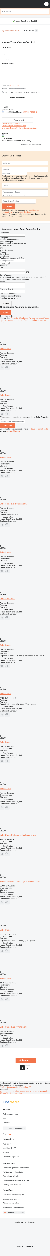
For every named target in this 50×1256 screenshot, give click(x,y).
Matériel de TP (25, 1087)
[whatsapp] (8, 115)
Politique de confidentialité (13, 1172)
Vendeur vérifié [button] (7, 63)
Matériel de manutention (9, 1087)
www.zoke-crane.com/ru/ (11, 123)
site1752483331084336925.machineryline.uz (22, 92)
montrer (6, 303)
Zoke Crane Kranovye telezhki (13, 1027)
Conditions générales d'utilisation (16, 1168)
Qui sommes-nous (10, 1114)
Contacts (6, 1123)
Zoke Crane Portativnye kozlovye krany (18, 835)
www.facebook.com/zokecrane (14, 126)
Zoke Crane (5, 349)
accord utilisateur (26, 212)
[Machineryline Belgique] (17, 4)
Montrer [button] (19, 112)
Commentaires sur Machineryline (16, 1180)
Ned (9, 1134)
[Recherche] (46, 11)
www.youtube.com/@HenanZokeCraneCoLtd (19, 128)
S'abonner (7, 425)
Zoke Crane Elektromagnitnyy (13, 504)
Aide (4, 1118)
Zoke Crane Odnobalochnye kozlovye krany (20, 881)
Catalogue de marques (12, 1185)
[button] (46, 4)
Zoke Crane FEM (7, 599)
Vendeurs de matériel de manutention (15, 1091)
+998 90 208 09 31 (30, 112)
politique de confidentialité (39, 429)
